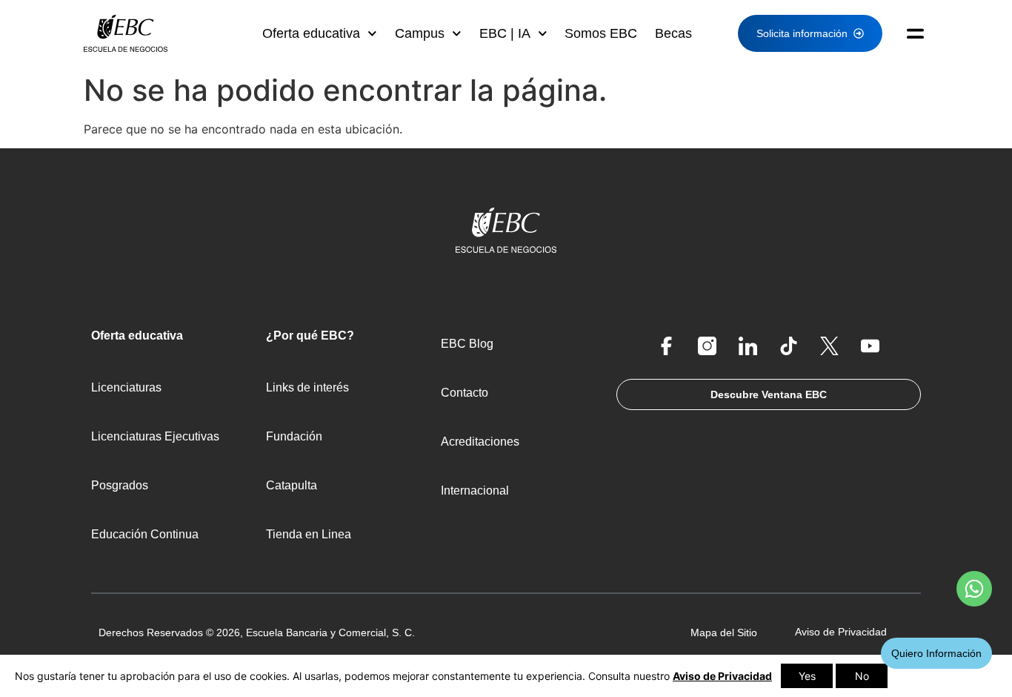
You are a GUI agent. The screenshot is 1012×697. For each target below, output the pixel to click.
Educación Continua (145, 534)
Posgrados (119, 485)
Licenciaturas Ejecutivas (155, 436)
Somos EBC (601, 33)
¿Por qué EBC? (310, 335)
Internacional (475, 490)
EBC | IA (504, 33)
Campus (420, 33)
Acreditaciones (480, 441)
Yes (807, 676)
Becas (673, 33)
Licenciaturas (126, 387)
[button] (909, 33)
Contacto (464, 392)
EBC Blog (467, 343)
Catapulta (291, 485)
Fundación (294, 436)
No (862, 676)
